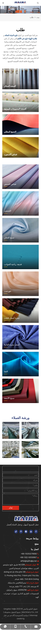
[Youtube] (31, 531)
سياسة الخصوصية (21, 615)
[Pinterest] (21, 531)
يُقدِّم (10, 508)
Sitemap (33, 615)
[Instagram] (26, 531)
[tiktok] (16, 531)
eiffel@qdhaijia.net (28, 561)
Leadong (20, 618)
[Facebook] (36, 531)
